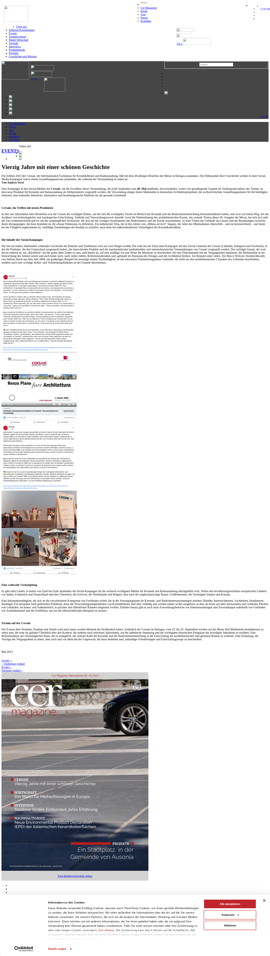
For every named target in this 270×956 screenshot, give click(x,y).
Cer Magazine (149, 7)
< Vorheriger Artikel (13, 663)
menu (144, 4)
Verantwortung (17, 36)
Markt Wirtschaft (18, 40)
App (143, 14)
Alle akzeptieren (230, 903)
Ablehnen (230, 925)
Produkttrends (17, 49)
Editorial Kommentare (22, 30)
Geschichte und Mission (23, 56)
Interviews (15, 46)
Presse (144, 17)
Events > (6, 667)
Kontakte (146, 21)
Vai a (180, 43)
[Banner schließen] (264, 900)
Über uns (21, 26)
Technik (13, 43)
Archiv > (6, 660)
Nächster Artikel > (12, 670)
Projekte (13, 53)
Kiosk (144, 11)
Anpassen (228, 914)
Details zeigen (57, 948)
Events (13, 33)
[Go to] (51, 90)
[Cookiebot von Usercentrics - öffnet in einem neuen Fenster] (24, 949)
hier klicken (106, 930)
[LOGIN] (262, 5)
